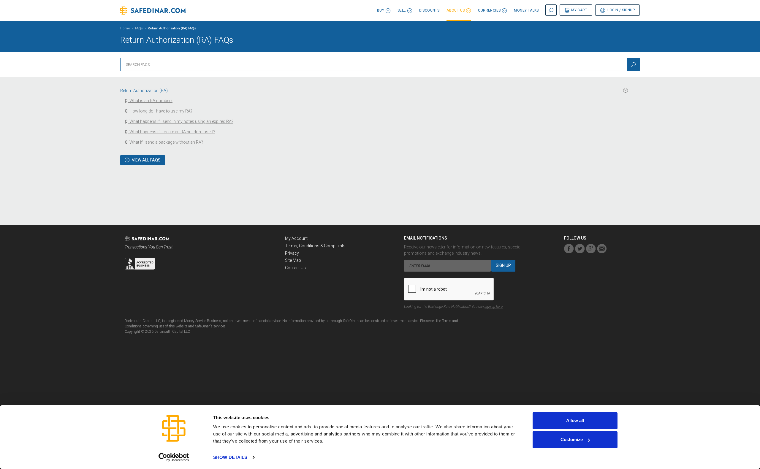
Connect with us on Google (591, 248)
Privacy (292, 253)
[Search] (633, 64)
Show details (230, 457)
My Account (296, 238)
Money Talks (526, 10)
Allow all (575, 420)
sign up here (493, 307)
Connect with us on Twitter (580, 248)
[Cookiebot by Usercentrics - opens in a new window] (174, 457)
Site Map (293, 260)
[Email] (602, 248)
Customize (571, 439)
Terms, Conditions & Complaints (315, 245)
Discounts (429, 10)
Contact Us (295, 267)
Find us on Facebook (569, 248)
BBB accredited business (140, 264)
